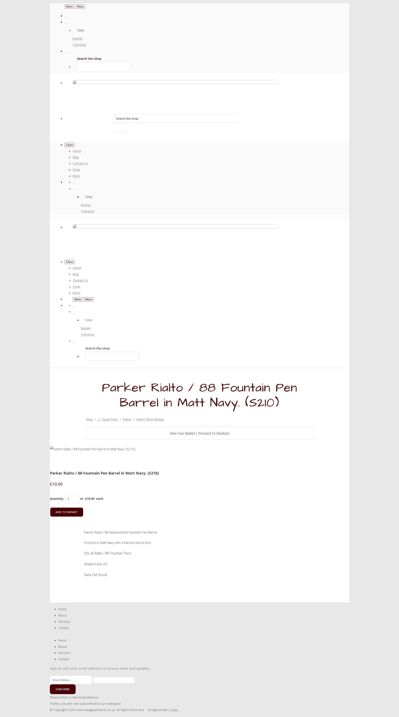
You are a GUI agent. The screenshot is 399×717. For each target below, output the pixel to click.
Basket (77, 38)
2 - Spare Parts (108, 419)
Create (173, 710)
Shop (76, 170)
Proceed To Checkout (213, 433)
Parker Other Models (150, 419)
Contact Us (80, 163)
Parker (127, 419)
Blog (76, 157)
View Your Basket (182, 433)
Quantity (56, 499)
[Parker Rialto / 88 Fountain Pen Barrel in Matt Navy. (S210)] (56, 461)
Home (77, 151)
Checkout (79, 45)
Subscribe (63, 689)
